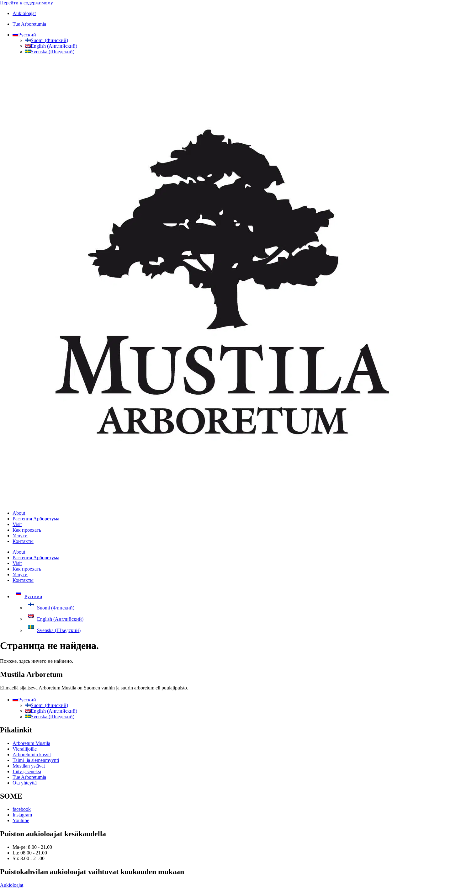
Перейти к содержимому (26, 2)
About (19, 513)
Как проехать (27, 530)
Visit (17, 524)
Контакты (23, 541)
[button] (24, 34)
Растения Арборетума (36, 518)
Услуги (20, 535)
